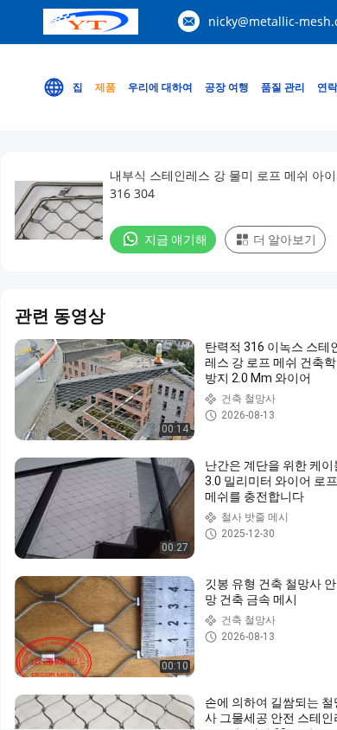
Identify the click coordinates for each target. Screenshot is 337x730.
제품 (105, 87)
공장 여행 (227, 87)
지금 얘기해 (175, 240)
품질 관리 (283, 87)
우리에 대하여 (160, 87)
